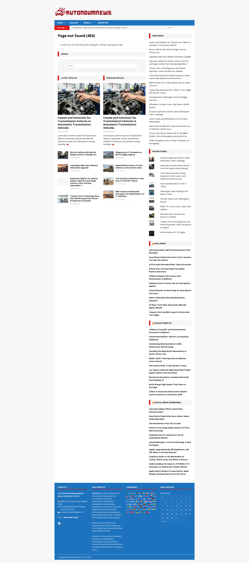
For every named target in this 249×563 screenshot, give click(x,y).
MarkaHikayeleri (101, 517)
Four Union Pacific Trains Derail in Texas (167, 365)
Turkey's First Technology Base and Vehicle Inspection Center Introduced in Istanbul (175, 224)
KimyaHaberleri (110, 496)
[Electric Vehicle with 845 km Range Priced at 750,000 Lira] (63, 155)
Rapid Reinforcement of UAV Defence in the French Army (129, 166)
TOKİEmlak (106, 531)
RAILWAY (74, 23)
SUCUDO (95, 493)
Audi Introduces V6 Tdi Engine (172, 232)
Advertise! (103, 23)
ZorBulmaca (115, 525)
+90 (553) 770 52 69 (67, 509)
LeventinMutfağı (109, 528)
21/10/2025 (121, 184)
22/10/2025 (121, 158)
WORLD (87, 23)
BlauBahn (118, 536)
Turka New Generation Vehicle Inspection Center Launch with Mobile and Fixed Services (173, 176)
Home (60, 23)
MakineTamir (97, 509)
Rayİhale (119, 528)
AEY (93, 517)
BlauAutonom (104, 541)
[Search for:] (178, 27)
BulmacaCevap (98, 523)
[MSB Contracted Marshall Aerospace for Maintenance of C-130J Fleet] (108, 194)
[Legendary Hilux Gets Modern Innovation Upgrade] (63, 168)
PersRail (95, 541)
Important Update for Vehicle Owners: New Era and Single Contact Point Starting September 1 (84, 182)
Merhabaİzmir (97, 504)
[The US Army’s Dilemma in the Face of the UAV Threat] (108, 181)
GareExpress (97, 539)
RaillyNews (160, 243)
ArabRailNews (108, 539)
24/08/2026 (75, 158)
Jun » (164, 521)
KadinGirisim (107, 499)
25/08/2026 (64, 131)
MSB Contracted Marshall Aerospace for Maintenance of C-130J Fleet (130, 193)
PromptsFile (96, 547)
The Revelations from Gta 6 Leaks (165, 423)
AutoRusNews (116, 544)
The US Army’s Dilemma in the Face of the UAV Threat (130, 179)
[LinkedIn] (59, 523)
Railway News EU (163, 323)
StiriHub (104, 544)
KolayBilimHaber (113, 512)
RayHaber (104, 493)
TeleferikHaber (114, 493)
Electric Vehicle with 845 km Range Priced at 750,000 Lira (83, 153)
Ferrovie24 (96, 544)
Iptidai (105, 509)
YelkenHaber (97, 507)
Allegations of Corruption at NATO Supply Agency (129, 153)
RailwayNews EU (108, 547)
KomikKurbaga (110, 523)
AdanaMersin (108, 501)
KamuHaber (107, 507)
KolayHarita (96, 525)
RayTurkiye (106, 525)
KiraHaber (118, 515)
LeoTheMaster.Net (99, 512)
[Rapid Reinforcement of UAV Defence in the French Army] (108, 168)
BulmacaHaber (114, 517)
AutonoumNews (107, 536)
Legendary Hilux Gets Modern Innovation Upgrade (84, 166)
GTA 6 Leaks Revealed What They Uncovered (170, 264)
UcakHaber (116, 507)
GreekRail (114, 541)
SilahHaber (112, 509)
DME (109, 544)
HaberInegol (97, 515)
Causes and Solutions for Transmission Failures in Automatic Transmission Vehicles (74, 123)
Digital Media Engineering (168, 402)
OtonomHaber (97, 496)
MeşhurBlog (96, 531)
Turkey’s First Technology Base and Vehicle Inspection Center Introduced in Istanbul (84, 198)
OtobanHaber (107, 515)
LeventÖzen (97, 499)
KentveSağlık (97, 528)
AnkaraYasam (97, 501)
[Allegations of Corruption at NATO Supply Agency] (108, 155)
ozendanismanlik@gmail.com (72, 512)
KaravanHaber (109, 504)
